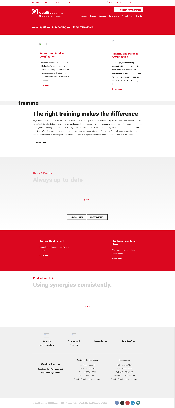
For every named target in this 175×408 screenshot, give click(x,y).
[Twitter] (122, 403)
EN (142, 3)
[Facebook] (117, 403)
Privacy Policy (72, 403)
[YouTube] (127, 403)
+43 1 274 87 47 (126, 372)
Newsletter (101, 341)
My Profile (120, 3)
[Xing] (138, 403)
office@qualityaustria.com (90, 379)
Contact (58, 3)
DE (138, 3)
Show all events (97, 217)
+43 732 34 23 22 (39, 3)
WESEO (104, 403)
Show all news (77, 217)
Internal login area (70, 3)
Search (132, 3)
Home (51, 3)
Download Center (74, 343)
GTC (62, 403)
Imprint (56, 403)
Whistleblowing (85, 403)
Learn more (44, 85)
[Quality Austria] (47, 16)
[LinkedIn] (133, 403)
